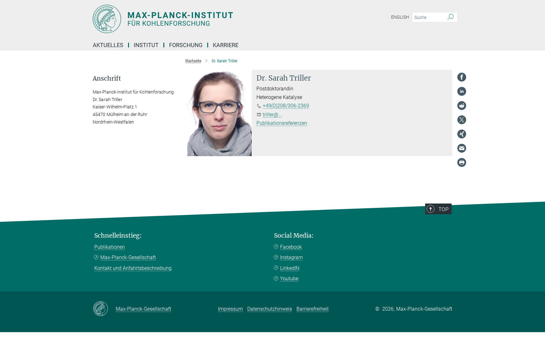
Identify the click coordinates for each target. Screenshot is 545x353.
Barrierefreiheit (312, 309)
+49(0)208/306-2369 (286, 106)
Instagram (291, 257)
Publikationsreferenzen (281, 123)
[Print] (461, 162)
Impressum (230, 309)
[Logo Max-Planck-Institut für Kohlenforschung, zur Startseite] (211, 19)
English (400, 17)
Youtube (289, 279)
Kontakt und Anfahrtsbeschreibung (133, 268)
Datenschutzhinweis (269, 309)
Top (443, 209)
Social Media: (294, 235)
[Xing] (461, 134)
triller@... (272, 115)
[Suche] (450, 17)
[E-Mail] (461, 148)
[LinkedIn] (461, 91)
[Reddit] (461, 105)
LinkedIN (289, 268)
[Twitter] (461, 120)
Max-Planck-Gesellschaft (128, 257)
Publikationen (109, 247)
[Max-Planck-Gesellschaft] (104, 309)
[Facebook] (461, 77)
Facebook (291, 247)
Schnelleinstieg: (118, 235)
